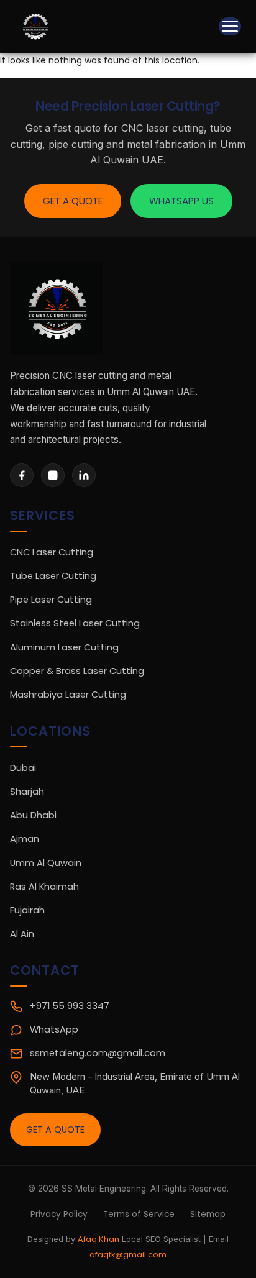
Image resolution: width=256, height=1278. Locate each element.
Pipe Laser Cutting (51, 599)
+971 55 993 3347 (69, 1006)
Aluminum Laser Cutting (64, 647)
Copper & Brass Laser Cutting (77, 671)
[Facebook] (22, 475)
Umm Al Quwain (45, 863)
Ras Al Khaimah (44, 886)
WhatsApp (54, 1029)
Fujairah (27, 910)
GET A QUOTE (73, 201)
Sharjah (27, 791)
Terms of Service (139, 1214)
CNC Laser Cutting (51, 552)
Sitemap (208, 1214)
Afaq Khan (98, 1239)
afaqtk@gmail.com (128, 1254)
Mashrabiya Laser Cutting (68, 694)
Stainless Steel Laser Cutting (75, 623)
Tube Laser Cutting (53, 576)
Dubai (23, 768)
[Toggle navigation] (230, 26)
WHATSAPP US (181, 201)
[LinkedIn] (84, 475)
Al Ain (22, 934)
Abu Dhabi (33, 815)
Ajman (24, 839)
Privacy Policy (59, 1214)
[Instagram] (53, 475)
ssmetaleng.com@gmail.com (97, 1053)
